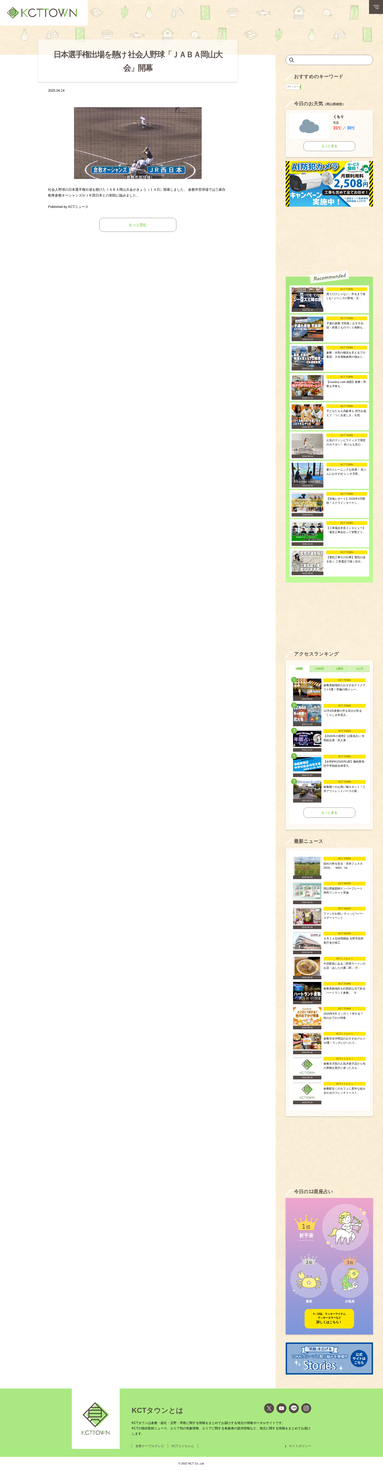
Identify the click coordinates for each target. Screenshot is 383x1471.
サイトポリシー (300, 1446)
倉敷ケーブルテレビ (149, 1446)
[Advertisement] (329, 238)
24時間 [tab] (319, 668)
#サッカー (293, 86)
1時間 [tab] (299, 668)
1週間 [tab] (339, 668)
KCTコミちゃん (183, 1446)
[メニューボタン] (376, 7)
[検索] (291, 59)
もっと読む (138, 225)
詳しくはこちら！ (329, 1318)
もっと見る (329, 146)
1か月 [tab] (359, 668)
